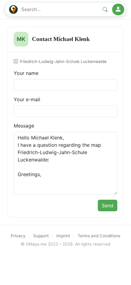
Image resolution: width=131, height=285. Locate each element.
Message (24, 126)
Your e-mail (27, 99)
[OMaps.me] (13, 9)
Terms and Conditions (99, 235)
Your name (26, 73)
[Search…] (105, 9)
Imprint (63, 235)
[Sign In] (118, 9)
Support (41, 235)
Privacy (18, 235)
